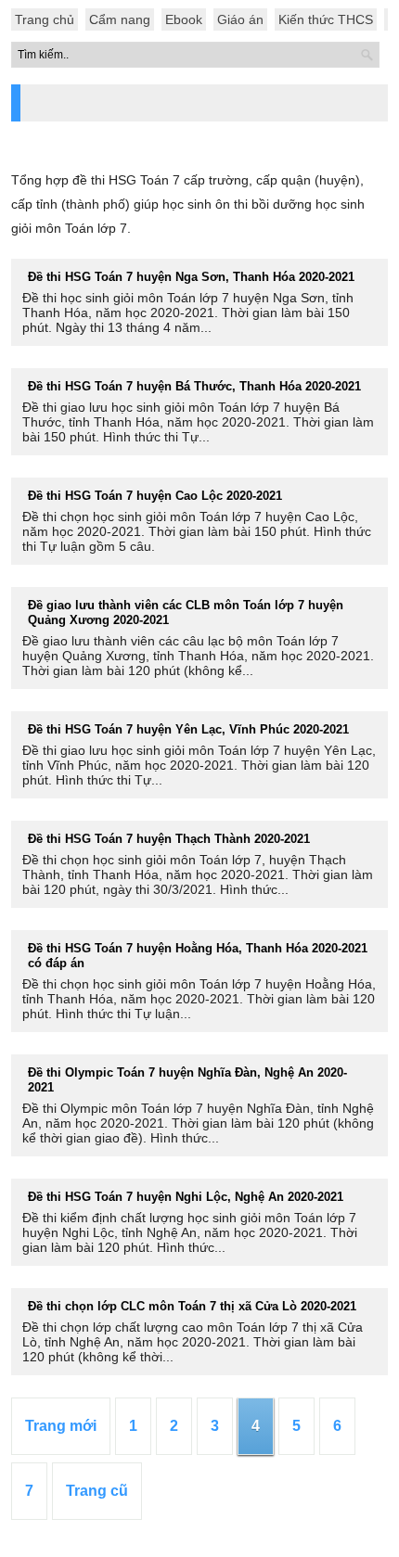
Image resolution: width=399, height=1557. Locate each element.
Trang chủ (44, 19)
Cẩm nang (119, 19)
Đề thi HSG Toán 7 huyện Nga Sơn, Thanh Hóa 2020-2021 (191, 277)
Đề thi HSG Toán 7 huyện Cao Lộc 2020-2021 (155, 496)
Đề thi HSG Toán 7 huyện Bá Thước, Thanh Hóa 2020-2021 (194, 386)
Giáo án (240, 19)
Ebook (183, 19)
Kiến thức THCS (325, 19)
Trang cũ (97, 1491)
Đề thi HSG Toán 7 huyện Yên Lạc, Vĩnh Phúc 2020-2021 (188, 729)
